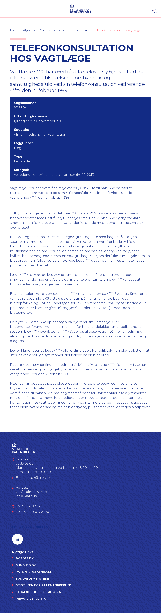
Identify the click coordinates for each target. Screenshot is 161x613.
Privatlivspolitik (31, 598)
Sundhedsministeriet (34, 578)
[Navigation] (6, 11)
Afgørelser (30, 30)
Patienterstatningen (34, 572)
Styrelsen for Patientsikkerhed (43, 585)
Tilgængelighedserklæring (40, 592)
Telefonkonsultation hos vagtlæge (117, 30)
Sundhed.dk (26, 565)
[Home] (80, 8)
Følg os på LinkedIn (30, 527)
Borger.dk (25, 558)
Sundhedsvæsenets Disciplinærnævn (65, 30)
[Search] (154, 11)
